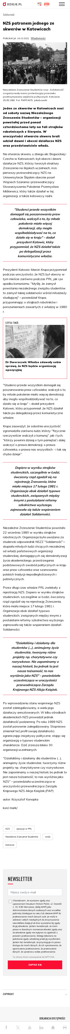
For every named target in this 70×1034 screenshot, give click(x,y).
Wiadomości (38, 38)
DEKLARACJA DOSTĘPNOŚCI (52, 1018)
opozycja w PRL (24, 828)
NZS (7, 828)
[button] (66, 995)
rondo (47, 836)
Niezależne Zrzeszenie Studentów (21, 836)
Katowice (9, 845)
